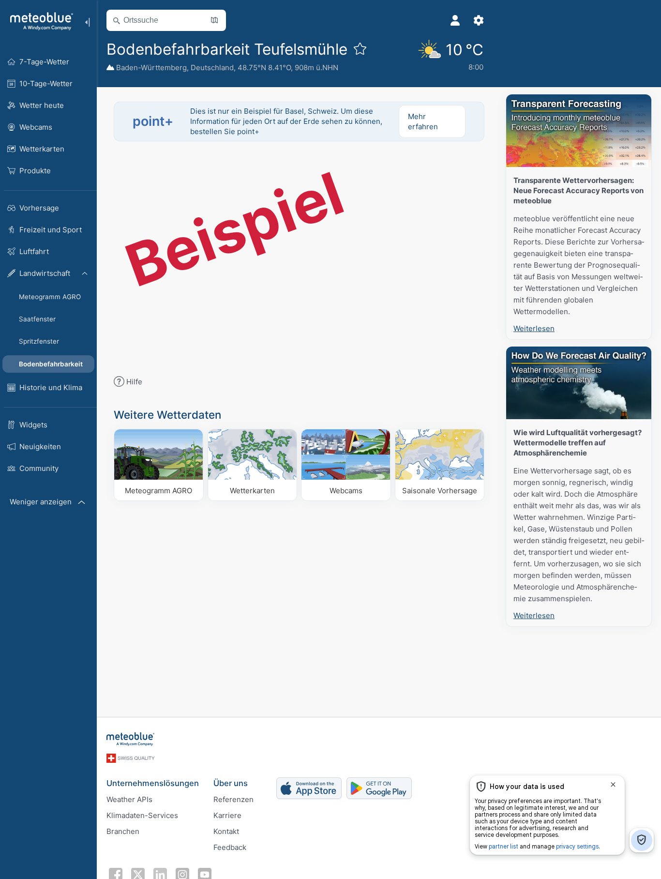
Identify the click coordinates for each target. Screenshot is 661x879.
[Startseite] (38, 21)
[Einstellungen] (478, 20)
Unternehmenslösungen (152, 783)
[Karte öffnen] (214, 20)
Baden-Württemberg (151, 67)
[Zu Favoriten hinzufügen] (360, 48)
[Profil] (455, 20)
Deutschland (212, 67)
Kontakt (226, 831)
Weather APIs (129, 799)
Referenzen (233, 799)
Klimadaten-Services (142, 815)
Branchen (122, 831)
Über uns (230, 783)
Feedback (229, 847)
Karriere (227, 815)
